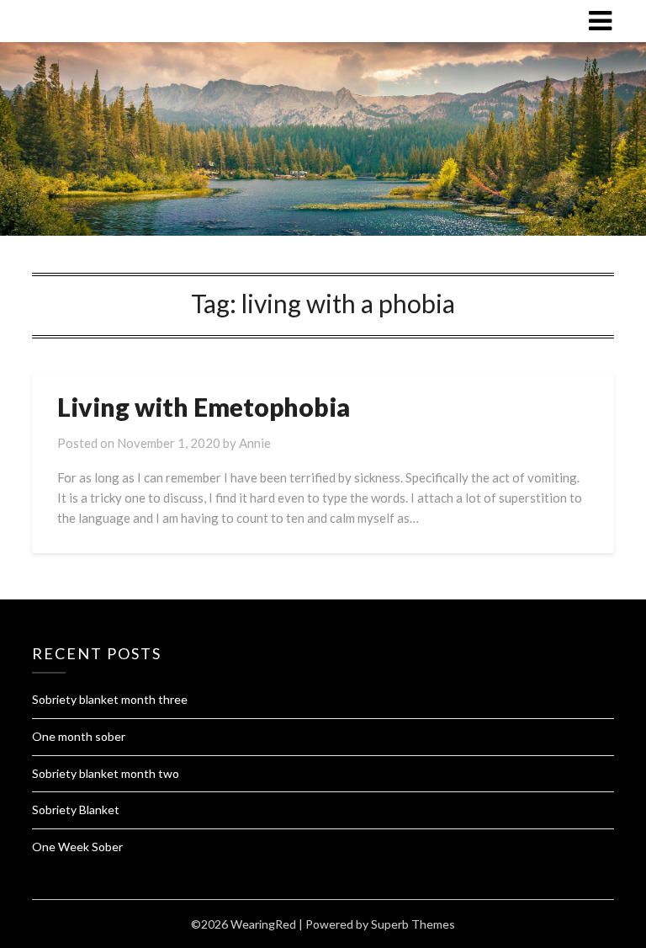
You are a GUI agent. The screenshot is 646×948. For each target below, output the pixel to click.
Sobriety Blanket (75, 809)
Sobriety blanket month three (110, 699)
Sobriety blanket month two (105, 773)
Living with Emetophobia (203, 406)
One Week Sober (77, 846)
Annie (255, 442)
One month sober (78, 736)
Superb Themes (413, 924)
